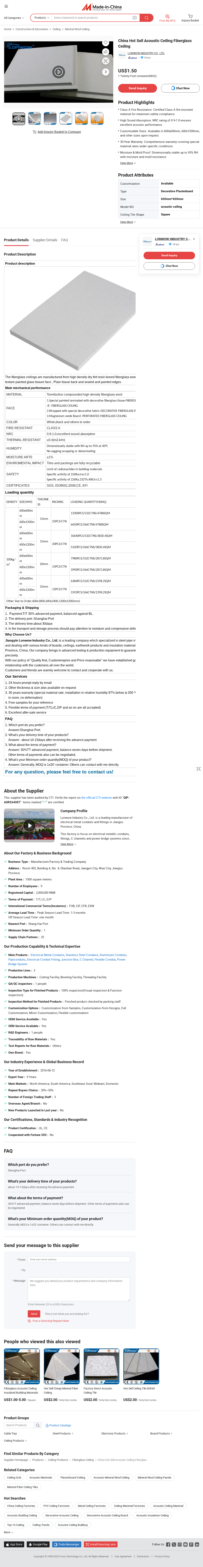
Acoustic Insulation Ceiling (152, 1515)
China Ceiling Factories (21, 1506)
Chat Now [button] (183, 88)
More (7, 1532)
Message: (20, 1281)
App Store (14, 1544)
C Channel (86, 959)
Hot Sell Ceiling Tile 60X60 (139, 1388)
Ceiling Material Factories (129, 1506)
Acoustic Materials (40, 1477)
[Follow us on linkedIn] (197, 1544)
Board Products (160, 1433)
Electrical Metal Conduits (47, 955)
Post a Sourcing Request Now (48, 1321)
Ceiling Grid (14, 1477)
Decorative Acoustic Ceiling (62, 1515)
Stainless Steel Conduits (82, 955)
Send (34, 1314)
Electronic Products (113, 1433)
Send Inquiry (138, 88)
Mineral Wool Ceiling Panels (154, 1477)
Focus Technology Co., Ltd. (73, 1556)
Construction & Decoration (32, 29)
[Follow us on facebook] (168, 1544)
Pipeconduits (17, 959)
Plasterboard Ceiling (72, 1477)
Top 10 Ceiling (15, 1525)
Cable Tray (10, 1433)
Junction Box (69, 959)
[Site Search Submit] (146, 18)
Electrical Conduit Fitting (43, 959)
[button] (6, 6)
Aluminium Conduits (113, 955)
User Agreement (123, 1556)
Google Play (38, 1544)
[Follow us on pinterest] (191, 1544)
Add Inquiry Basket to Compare (59, 132)
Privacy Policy (162, 1556)
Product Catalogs (60, 1425)
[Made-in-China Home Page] (102, 7)
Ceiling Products (14, 1440)
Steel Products (62, 1433)
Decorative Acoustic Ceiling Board (107, 1515)
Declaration (143, 1556)
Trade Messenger (66, 1544)
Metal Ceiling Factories (92, 1506)
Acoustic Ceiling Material (168, 1506)
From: (22, 1259)
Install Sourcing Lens (103, 1544)
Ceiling (57, 29)
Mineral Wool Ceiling (77, 29)
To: (24, 1270)
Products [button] (40, 17)
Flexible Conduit (105, 959)
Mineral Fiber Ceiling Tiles (22, 1487)
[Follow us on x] (174, 1544)
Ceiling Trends (41, 1525)
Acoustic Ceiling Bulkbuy (73, 1525)
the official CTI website (96, 797)
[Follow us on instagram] (180, 1544)
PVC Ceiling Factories (56, 1506)
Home (7, 29)
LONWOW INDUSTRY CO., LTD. (146, 53)
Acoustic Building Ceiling (22, 1515)
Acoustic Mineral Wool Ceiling (111, 1477)
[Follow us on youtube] (185, 1544)
